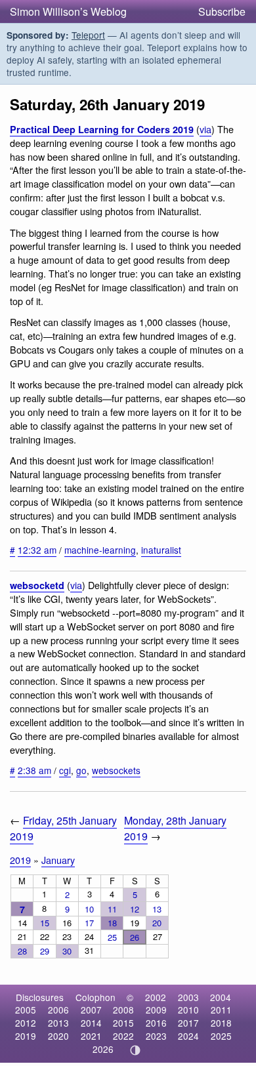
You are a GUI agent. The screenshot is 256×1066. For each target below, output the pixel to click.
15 (44, 922)
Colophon (95, 997)
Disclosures (40, 997)
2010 (188, 1009)
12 (134, 909)
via (205, 129)
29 (44, 951)
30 (67, 951)
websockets (116, 770)
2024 (188, 1035)
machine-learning (100, 549)
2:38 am (34, 770)
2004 (220, 997)
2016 (156, 1022)
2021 (91, 1035)
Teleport (88, 34)
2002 (155, 997)
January (58, 860)
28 (22, 951)
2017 (188, 1022)
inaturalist (161, 549)
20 (156, 922)
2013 (58, 1022)
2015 (123, 1022)
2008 (123, 1009)
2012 (25, 1022)
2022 (123, 1035)
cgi (65, 770)
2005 (25, 1009)
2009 (156, 1009)
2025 (221, 1035)
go (81, 770)
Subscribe (221, 11)
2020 (58, 1035)
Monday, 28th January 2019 (175, 828)
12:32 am (37, 549)
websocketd (37, 585)
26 (134, 937)
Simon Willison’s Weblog (68, 11)
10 (89, 909)
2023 (156, 1035)
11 (112, 909)
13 (156, 909)
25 (112, 937)
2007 (91, 1009)
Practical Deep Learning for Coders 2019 (102, 129)
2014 (91, 1022)
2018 (221, 1022)
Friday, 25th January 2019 (63, 828)
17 (89, 922)
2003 (188, 997)
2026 (103, 1049)
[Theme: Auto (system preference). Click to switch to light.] (135, 1050)
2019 (20, 860)
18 (112, 922)
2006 (58, 1009)
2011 (221, 1009)
